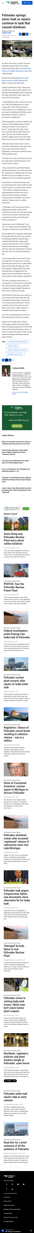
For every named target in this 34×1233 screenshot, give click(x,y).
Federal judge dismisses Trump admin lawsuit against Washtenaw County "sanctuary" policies (15, 452)
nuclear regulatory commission (17, 350)
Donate (28, 3)
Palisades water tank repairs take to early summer (15, 1097)
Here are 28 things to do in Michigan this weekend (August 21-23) (16, 470)
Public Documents (9, 1205)
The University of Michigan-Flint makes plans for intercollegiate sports (15, 462)
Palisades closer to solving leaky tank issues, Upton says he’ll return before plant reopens (15, 1004)
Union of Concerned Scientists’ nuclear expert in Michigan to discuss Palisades (16, 787)
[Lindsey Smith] (6, 371)
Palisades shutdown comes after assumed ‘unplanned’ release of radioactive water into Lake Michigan (16, 841)
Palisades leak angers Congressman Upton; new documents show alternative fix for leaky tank (17, 897)
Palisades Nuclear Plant (15, 354)
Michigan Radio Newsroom (11, 960)
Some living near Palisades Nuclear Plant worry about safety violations (14, 538)
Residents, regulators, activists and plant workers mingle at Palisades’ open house (16, 1058)
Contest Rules (8, 1213)
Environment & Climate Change (17, 341)
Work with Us (7, 1201)
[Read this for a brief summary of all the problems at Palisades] (16, 1129)
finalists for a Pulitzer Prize (21, 379)
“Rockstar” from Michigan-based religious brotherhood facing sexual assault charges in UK (16, 480)
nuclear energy (12, 346)
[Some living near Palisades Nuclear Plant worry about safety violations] (16, 523)
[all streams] (31, 1230)
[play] (3, 1231)
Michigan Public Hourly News (12, 1209)
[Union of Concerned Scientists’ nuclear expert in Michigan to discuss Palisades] (16, 769)
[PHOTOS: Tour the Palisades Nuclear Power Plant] (16, 570)
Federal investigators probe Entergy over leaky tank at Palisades (17, 634)
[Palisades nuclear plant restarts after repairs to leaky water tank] (16, 664)
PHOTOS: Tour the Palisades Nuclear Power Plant (14, 587)
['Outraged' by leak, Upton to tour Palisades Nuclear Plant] (16, 932)
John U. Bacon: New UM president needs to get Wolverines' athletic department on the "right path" (16, 490)
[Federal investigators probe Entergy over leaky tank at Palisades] (16, 617)
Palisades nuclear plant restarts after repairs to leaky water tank (16, 682)
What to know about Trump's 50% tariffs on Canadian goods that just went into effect (16, 443)
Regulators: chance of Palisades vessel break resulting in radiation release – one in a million (17, 734)
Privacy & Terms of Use (11, 1217)
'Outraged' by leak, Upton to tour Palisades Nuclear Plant (14, 950)
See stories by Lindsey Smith (20, 393)
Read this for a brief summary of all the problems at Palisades (16, 1146)
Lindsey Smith (6, 33)
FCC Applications (9, 1221)
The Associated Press (9, 1104)
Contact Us (7, 1197)
